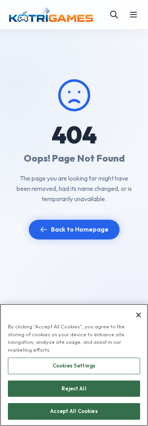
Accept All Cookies (73, 411)
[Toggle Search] (114, 14)
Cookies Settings (74, 365)
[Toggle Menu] (133, 14)
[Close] (138, 315)
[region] (74, 365)
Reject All (74, 388)
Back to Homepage (80, 229)
